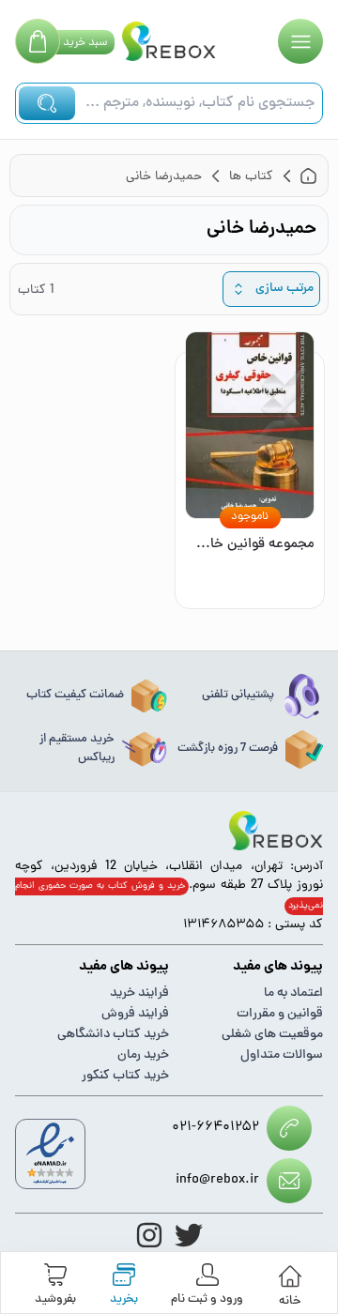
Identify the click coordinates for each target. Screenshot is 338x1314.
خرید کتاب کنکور (125, 1076)
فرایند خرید (139, 993)
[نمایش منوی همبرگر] (300, 41)
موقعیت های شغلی (272, 1035)
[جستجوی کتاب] (47, 103)
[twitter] (189, 1235)
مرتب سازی (284, 288)
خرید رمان (143, 1055)
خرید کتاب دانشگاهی (113, 1035)
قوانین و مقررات (280, 1014)
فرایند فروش (135, 1014)
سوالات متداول (281, 1055)
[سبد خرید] (37, 41)
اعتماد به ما (293, 993)
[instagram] (149, 1235)
